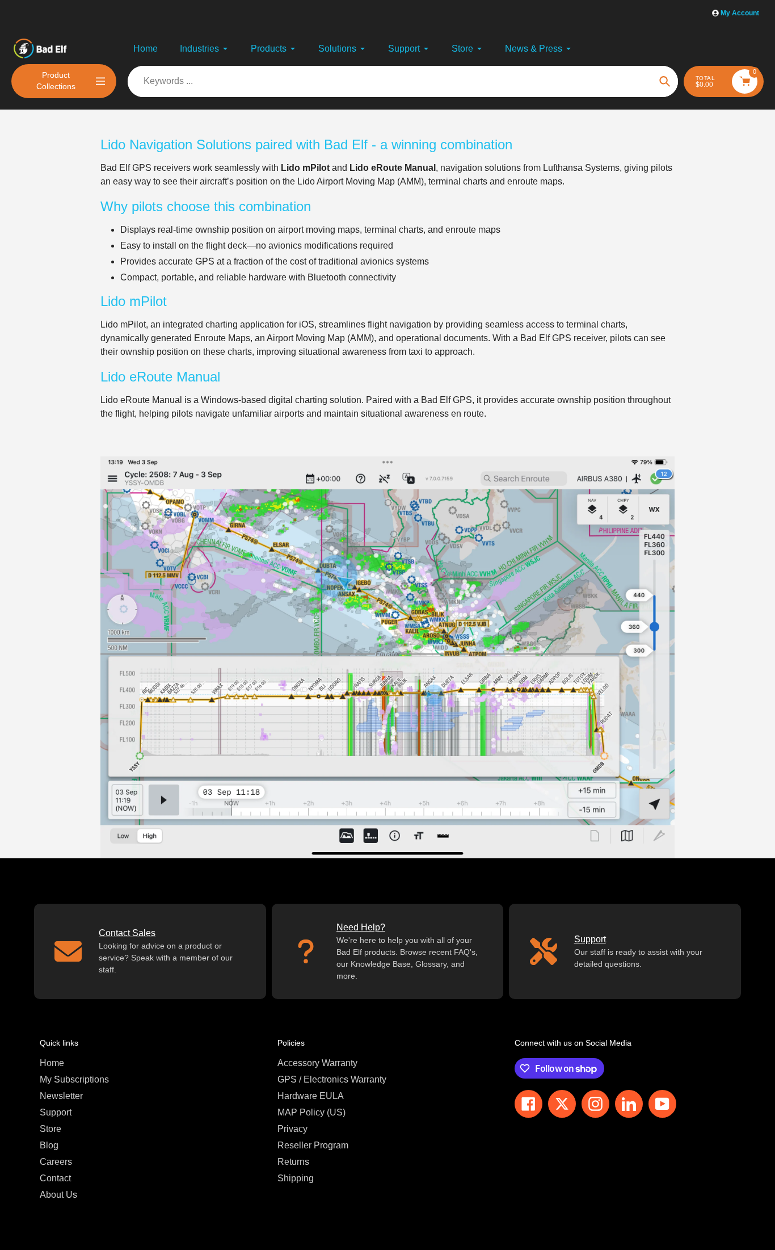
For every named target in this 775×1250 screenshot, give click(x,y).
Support (55, 1112)
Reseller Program (312, 1145)
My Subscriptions (74, 1079)
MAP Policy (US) (311, 1112)
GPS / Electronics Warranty (331, 1079)
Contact (55, 1178)
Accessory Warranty (317, 1063)
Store (50, 1129)
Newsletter (61, 1096)
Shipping (295, 1178)
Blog (49, 1145)
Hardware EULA (310, 1096)
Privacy (292, 1129)
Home (52, 1063)
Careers (56, 1162)
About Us (58, 1194)
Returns (293, 1162)
